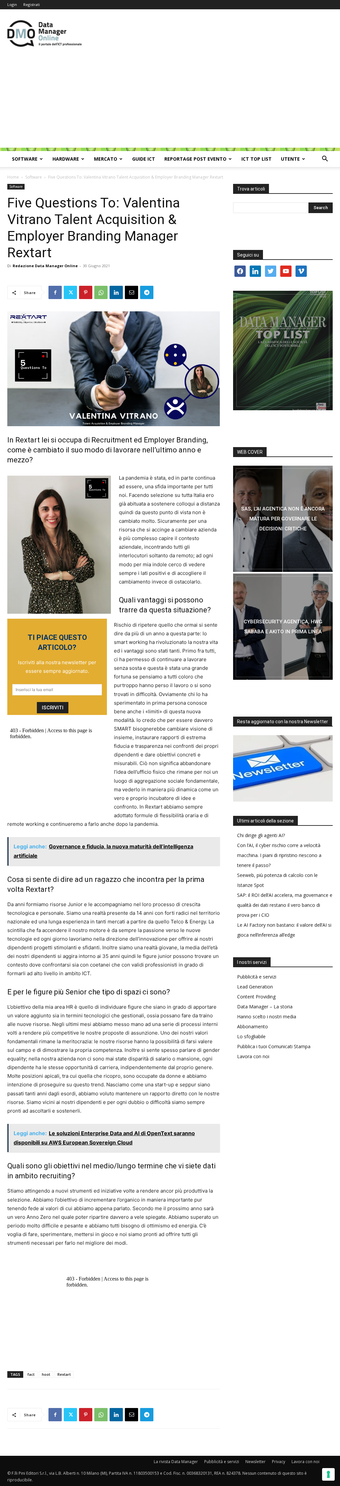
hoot (46, 1374)
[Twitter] (70, 292)
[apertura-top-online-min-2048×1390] (283, 350)
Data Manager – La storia (265, 1006)
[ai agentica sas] (283, 519)
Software (25, 159)
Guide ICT (143, 159)
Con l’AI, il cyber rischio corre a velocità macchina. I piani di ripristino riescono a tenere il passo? (279, 855)
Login (12, 4)
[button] (325, 159)
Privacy (278, 1461)
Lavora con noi (253, 1056)
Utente (290, 159)
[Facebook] (55, 292)
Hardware (65, 159)
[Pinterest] (85, 292)
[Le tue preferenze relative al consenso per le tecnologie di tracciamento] (328, 1474)
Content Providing (256, 996)
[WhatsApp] (101, 292)
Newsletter (255, 1461)
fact (31, 1374)
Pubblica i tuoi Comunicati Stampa (273, 1046)
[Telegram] (146, 292)
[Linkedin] (116, 292)
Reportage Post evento (195, 159)
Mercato (105, 159)
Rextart (64, 1374)
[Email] (131, 292)
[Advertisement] (170, 101)
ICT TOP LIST (256, 159)
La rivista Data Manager (176, 1461)
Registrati (31, 4)
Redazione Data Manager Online (45, 265)
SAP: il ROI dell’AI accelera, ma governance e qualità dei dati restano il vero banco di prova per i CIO (284, 905)
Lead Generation (255, 986)
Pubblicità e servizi (256, 977)
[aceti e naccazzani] (283, 627)
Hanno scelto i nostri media (266, 1016)
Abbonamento (252, 1026)
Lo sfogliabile (251, 1036)
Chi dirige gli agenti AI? (261, 835)
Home (13, 177)
